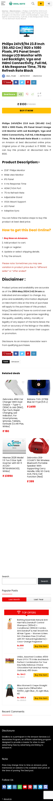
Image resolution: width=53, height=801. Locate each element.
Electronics (15, 11)
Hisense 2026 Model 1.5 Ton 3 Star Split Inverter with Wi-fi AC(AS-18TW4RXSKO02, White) (13, 464)
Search (5, 576)
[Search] (33, 3)
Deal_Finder (11, 76)
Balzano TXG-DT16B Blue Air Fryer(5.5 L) (37, 400)
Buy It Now (26, 110)
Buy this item (41, 646)
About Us (8, 799)
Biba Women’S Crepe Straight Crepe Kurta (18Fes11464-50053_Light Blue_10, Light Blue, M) (33, 689)
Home (5, 11)
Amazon (15, 361)
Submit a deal (41, 3)
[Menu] (3, 3)
